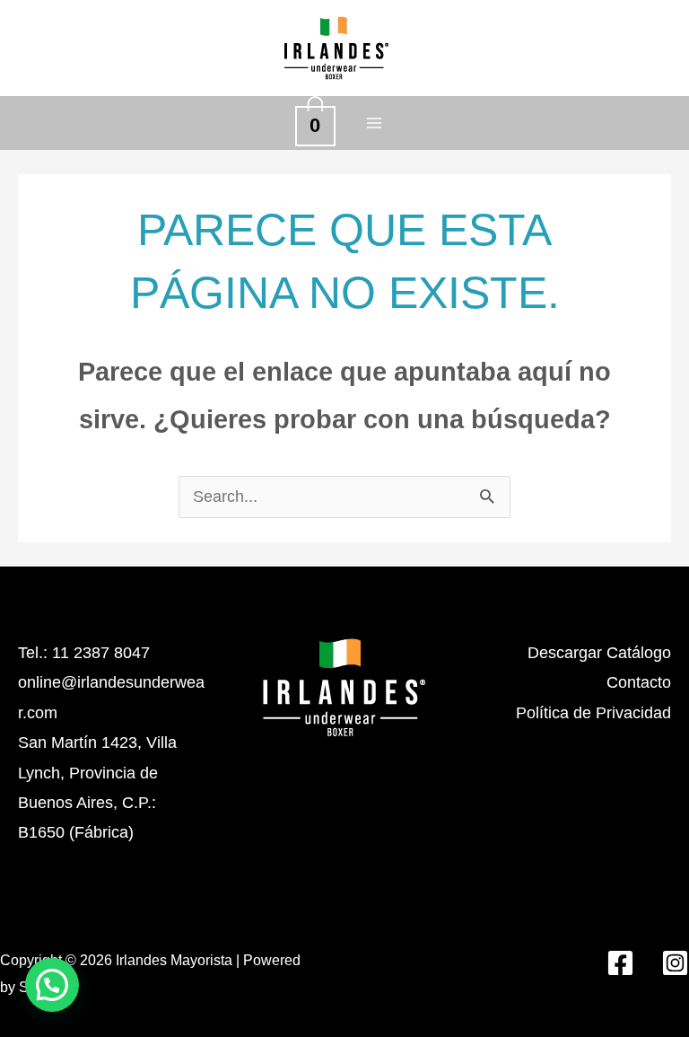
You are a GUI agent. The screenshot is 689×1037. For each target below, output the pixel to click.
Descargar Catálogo (599, 653)
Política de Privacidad (593, 713)
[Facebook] (620, 963)
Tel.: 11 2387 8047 (84, 653)
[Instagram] (675, 963)
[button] (52, 985)
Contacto (638, 682)
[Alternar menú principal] (373, 122)
